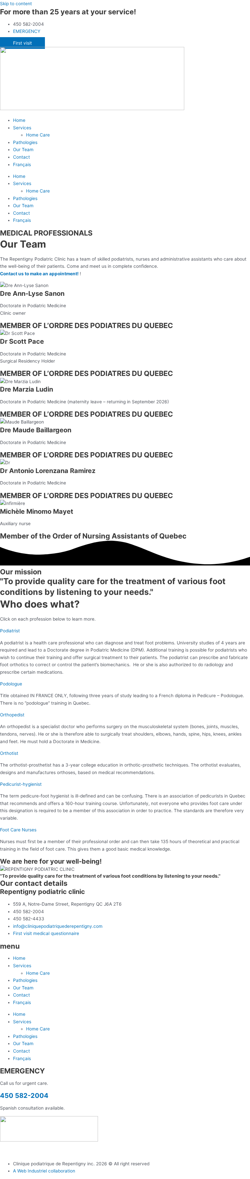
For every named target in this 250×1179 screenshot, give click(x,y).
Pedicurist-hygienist (21, 784)
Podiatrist (10, 630)
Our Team (23, 149)
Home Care (38, 134)
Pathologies (25, 142)
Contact (21, 157)
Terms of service (51, 1151)
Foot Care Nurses (18, 829)
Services (22, 127)
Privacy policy (15, 1151)
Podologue (11, 683)
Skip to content (16, 3)
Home (19, 120)
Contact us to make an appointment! (39, 273)
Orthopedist (12, 714)
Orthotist (9, 753)
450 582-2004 (24, 1096)
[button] (125, 631)
